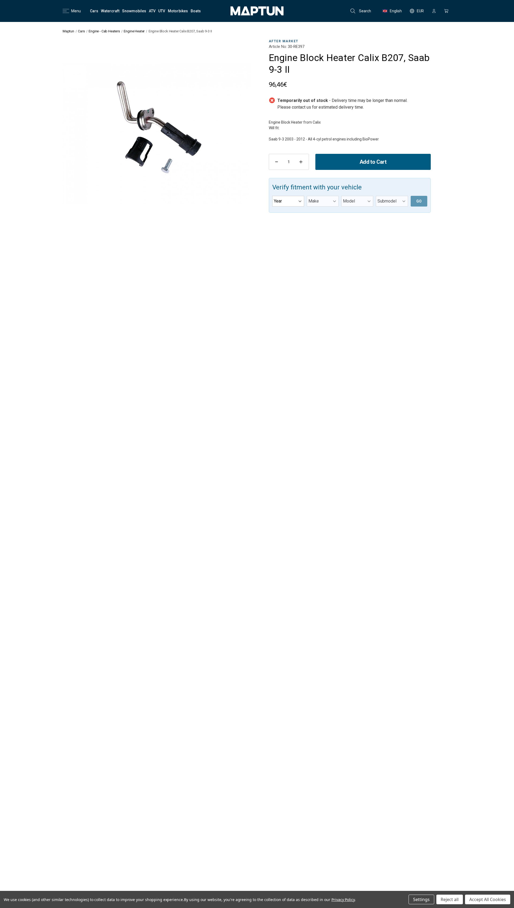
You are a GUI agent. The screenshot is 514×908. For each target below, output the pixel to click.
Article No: (278, 46)
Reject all (450, 899)
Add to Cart (373, 162)
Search (365, 11)
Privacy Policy (343, 899)
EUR (420, 11)
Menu (76, 11)
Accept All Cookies (487, 899)
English (396, 11)
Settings (421, 899)
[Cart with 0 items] (446, 11)
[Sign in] (434, 11)
